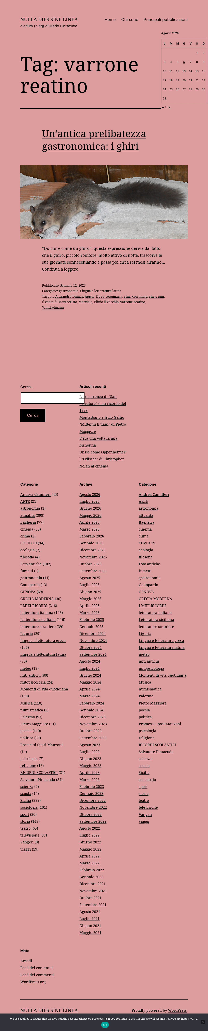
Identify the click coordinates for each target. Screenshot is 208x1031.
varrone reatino (132, 302)
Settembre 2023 (92, 737)
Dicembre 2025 (92, 549)
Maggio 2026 (90, 515)
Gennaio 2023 (91, 793)
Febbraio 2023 (91, 786)
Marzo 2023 (89, 779)
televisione (29, 835)
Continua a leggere (60, 269)
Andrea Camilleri (35, 494)
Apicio (89, 296)
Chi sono (129, 19)
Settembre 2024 (92, 654)
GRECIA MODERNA (37, 598)
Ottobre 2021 (90, 897)
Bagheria (28, 522)
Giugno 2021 (90, 925)
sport (24, 814)
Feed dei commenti (37, 974)
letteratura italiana (36, 612)
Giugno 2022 (90, 842)
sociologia (29, 807)
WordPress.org (33, 981)
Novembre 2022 (93, 807)
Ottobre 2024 (90, 647)
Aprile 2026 (89, 522)
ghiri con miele (135, 296)
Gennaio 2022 (91, 876)
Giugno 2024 (90, 675)
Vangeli (27, 842)
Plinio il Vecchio (106, 302)
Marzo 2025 (89, 612)
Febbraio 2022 (91, 869)
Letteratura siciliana (38, 619)
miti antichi (30, 675)
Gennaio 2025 (91, 626)
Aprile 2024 (89, 689)
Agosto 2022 (89, 828)
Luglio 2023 (89, 751)
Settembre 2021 (92, 904)
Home (110, 19)
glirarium (156, 296)
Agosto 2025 (89, 577)
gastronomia (68, 291)
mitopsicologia (33, 682)
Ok (105, 1025)
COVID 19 (28, 543)
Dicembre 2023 (92, 716)
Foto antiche (31, 563)
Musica (26, 703)
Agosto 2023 (89, 744)
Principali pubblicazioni (166, 19)
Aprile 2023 (89, 772)
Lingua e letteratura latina (100, 291)
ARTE (25, 501)
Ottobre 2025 (90, 563)
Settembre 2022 (92, 821)
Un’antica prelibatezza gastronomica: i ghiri (94, 140)
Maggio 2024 (90, 682)
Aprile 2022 (89, 856)
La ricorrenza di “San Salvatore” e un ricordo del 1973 (102, 403)
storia (25, 821)
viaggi (25, 849)
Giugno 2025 (90, 591)
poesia (25, 730)
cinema (26, 529)
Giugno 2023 (90, 758)
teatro (25, 828)
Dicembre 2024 (92, 633)
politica (26, 737)
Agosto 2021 (89, 911)
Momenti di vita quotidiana (44, 689)
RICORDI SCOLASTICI (39, 772)
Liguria (26, 633)
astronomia (30, 508)
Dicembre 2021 (92, 883)
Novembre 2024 (93, 640)
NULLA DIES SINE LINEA (49, 19)
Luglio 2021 (89, 918)
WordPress (177, 1010)
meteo (25, 668)
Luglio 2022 (89, 835)
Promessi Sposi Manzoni (41, 744)
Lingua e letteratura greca (43, 640)
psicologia (29, 758)
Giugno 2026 (90, 508)
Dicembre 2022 (92, 800)
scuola (25, 793)
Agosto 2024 (89, 661)
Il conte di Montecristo (59, 302)
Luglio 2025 (89, 584)
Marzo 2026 (89, 529)
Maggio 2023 (90, 765)
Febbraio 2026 (91, 536)
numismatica (31, 710)
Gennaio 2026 (91, 543)
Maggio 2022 (90, 849)
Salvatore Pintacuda (37, 779)
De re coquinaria (109, 296)
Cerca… (27, 387)
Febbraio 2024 (91, 703)
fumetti (26, 570)
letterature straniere (38, 626)
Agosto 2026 (89, 494)
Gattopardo (30, 584)
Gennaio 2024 (91, 710)
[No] (203, 1022)
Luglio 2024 (89, 668)
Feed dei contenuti (36, 967)
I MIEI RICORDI (34, 605)
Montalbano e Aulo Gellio (101, 417)
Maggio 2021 (90, 932)
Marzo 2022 (89, 863)
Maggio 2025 (90, 598)
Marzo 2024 (89, 696)
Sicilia (25, 800)
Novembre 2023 (93, 723)
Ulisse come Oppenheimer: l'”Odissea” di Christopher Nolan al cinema (102, 459)
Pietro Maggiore (34, 723)
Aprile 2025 (89, 605)
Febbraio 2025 (91, 619)
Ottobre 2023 (90, 730)
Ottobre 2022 (90, 814)
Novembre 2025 (93, 557)
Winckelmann (53, 307)
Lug (167, 107)
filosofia (27, 557)
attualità (27, 515)
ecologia (27, 549)
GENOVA (28, 591)
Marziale (85, 302)
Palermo (27, 716)
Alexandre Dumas (69, 296)
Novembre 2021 (93, 890)
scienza (26, 786)
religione (28, 765)
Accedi (26, 960)
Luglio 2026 (89, 501)
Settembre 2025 (92, 570)
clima (25, 536)
